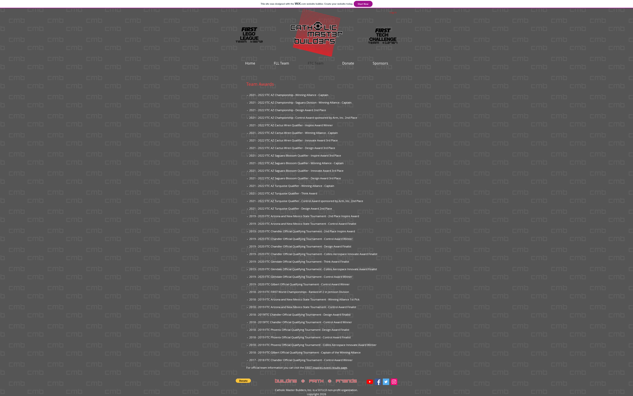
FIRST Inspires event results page (326, 367)
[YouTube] (370, 382)
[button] (243, 381)
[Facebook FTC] (378, 382)
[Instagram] (394, 382)
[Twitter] (386, 382)
